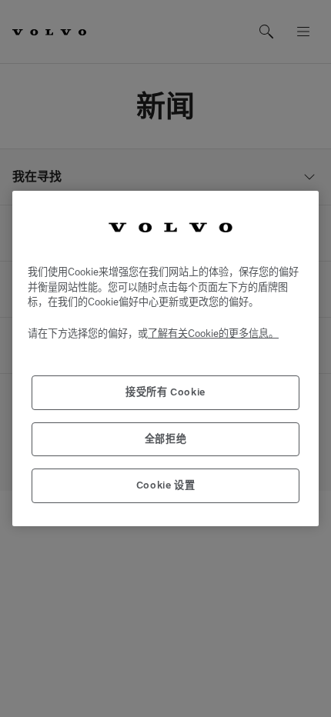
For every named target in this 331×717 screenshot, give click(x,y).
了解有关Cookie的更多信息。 (213, 333)
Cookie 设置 (166, 485)
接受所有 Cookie (165, 392)
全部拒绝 (166, 439)
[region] (165, 358)
